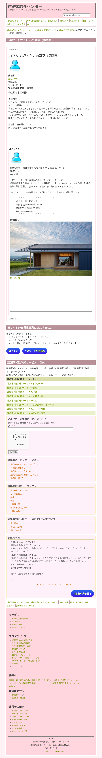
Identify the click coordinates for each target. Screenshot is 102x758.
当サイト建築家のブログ (21, 646)
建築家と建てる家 (16, 680)
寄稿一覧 (15, 663)
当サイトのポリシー (19, 713)
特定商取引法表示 (18, 725)
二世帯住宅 (65, 680)
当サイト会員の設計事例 (21, 643)
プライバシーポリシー (20, 716)
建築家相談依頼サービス (20, 490)
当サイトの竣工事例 (19, 652)
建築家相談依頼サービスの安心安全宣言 (26, 413)
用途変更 (60, 683)
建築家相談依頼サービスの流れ (44, 21)
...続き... (12, 686)
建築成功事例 (17, 624)
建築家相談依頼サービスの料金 (22, 400)
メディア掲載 (17, 728)
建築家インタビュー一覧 (21, 655)
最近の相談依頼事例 (18, 507)
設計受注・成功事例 (19, 698)
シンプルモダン (15, 683)
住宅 (58, 680)
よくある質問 (16, 526)
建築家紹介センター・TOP (18, 21)
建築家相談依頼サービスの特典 (22, 392)
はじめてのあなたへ (18, 467)
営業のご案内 (17, 722)
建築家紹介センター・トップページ (25, 464)
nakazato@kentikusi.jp (54, 751)
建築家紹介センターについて (23, 719)
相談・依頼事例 (76, 602)
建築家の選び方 (17, 478)
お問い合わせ (16, 511)
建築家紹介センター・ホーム (21, 30)
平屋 (66, 683)
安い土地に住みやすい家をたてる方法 (26, 660)
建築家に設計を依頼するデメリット (25, 474)
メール (11, 425)
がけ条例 (52, 683)
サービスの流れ (17, 494)
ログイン (31, 24)
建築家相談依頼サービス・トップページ (26, 383)
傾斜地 (34, 680)
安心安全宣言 (19, 24)
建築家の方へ (18, 695)
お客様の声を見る (82, 593)
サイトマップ (34, 605)
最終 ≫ (68, 584)
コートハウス (74, 683)
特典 (12, 497)
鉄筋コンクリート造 (40, 683)
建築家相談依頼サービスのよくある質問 (26, 409)
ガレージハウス (76, 680)
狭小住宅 (41, 680)
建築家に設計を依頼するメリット (24, 471)
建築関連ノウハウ (18, 649)
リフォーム (50, 680)
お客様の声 (63, 21)
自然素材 (27, 680)
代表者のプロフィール (20, 710)
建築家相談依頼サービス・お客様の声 (25, 396)
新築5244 (12, 78)
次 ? (61, 584)
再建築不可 (26, 683)
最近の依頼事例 (66, 30)
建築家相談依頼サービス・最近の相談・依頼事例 (30, 404)
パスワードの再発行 (35, 351)
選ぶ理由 (14, 523)
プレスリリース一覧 (19, 731)
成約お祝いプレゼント (20, 627)
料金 (85, 21)
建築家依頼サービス (46, 30)
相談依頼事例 (75, 21)
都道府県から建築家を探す (22, 640)
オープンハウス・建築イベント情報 (25, 657)
